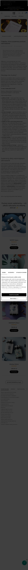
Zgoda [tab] (4, 272)
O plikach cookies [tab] (21, 272)
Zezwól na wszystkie (14, 294)
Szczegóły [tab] (11, 272)
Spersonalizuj (13, 298)
